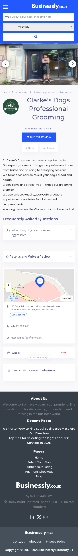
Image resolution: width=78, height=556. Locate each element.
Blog (39, 476)
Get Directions (18, 314)
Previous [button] (5, 63)
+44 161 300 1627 (20, 326)
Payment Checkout (39, 472)
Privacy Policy (55, 541)
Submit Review (40, 137)
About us (35, 541)
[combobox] (38, 27)
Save (31, 148)
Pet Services (21, 92)
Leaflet (66, 298)
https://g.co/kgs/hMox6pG (26, 337)
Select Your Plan (39, 462)
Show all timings (40, 358)
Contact (19, 541)
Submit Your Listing (39, 467)
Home (7, 92)
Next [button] (72, 63)
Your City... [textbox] (24, 27)
